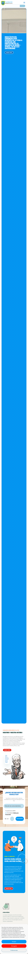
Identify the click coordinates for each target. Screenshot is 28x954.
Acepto (14, 941)
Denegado (14, 946)
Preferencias (14, 950)
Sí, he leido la (12, 813)
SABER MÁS (9, 53)
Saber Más (7, 750)
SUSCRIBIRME (19, 818)
